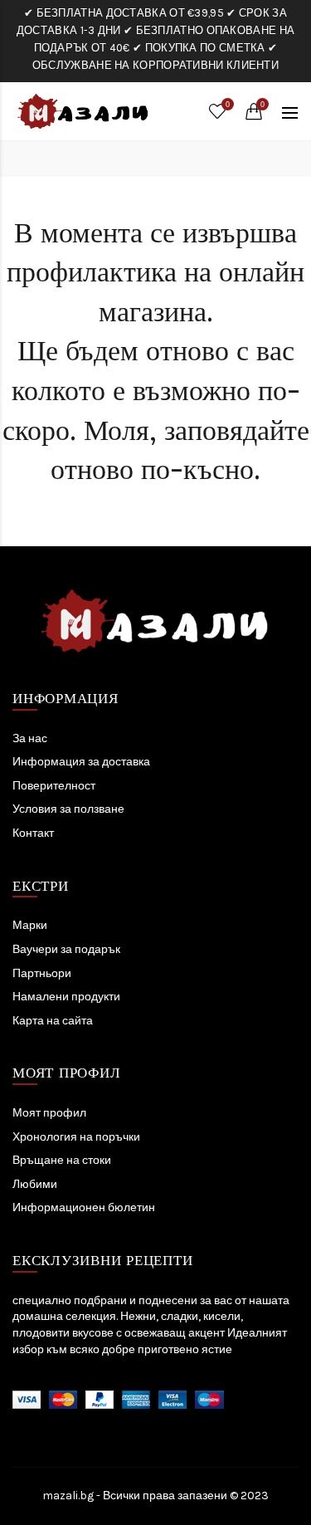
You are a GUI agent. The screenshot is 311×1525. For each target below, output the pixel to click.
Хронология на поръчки (76, 1137)
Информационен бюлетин (83, 1207)
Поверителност (53, 786)
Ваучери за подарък (66, 949)
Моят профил (49, 1113)
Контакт (33, 833)
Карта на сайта (52, 1021)
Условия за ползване (68, 809)
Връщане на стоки (61, 1160)
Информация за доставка (81, 762)
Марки (29, 925)
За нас (29, 738)
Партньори (41, 973)
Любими (34, 1184)
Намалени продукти (66, 997)
